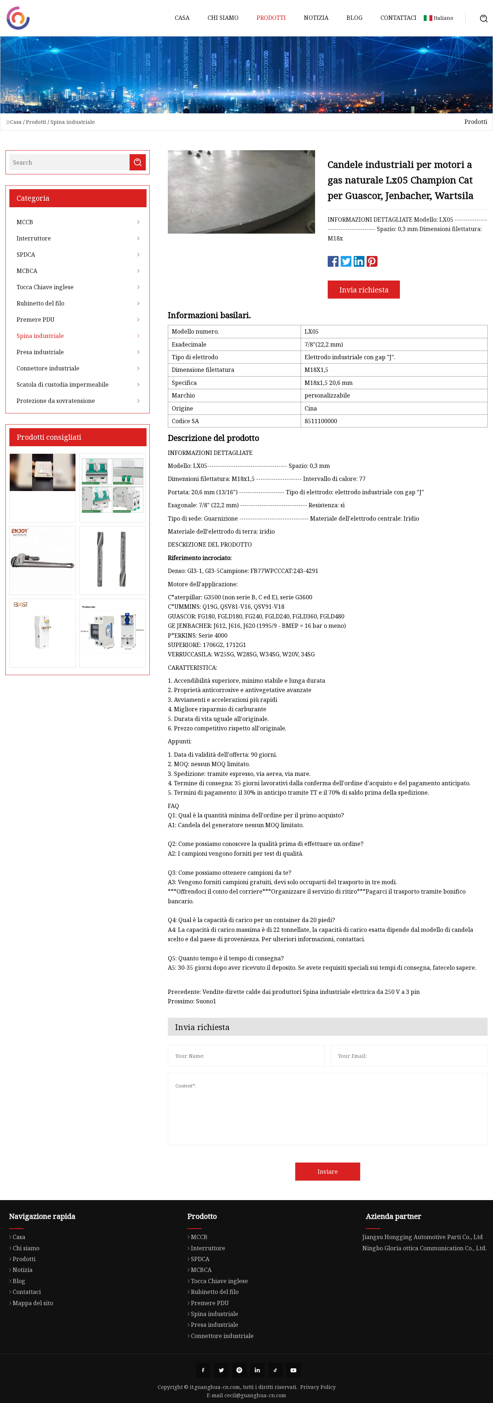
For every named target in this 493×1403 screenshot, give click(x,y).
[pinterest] (239, 1370)
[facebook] (203, 1370)
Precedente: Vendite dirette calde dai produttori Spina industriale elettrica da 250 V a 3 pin (294, 992)
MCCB (25, 222)
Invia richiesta (364, 290)
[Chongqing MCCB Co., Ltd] (18, 18)
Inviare (328, 1172)
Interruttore (34, 238)
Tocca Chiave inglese (45, 287)
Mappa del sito (33, 1303)
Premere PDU (35, 319)
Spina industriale (73, 121)
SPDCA (26, 255)
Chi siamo (223, 18)
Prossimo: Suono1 (192, 1001)
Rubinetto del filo (40, 303)
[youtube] (293, 1370)
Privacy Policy (318, 1387)
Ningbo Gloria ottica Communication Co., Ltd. (424, 1248)
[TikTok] (275, 1370)
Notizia (316, 18)
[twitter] (221, 1370)
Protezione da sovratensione (56, 401)
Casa (182, 18)
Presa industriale (40, 352)
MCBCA (27, 271)
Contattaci (398, 18)
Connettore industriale (48, 368)
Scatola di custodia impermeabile (63, 384)
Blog (354, 18)
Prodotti (271, 18)
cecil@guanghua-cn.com (255, 1395)
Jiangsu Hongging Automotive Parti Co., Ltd (422, 1237)
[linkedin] (257, 1370)
